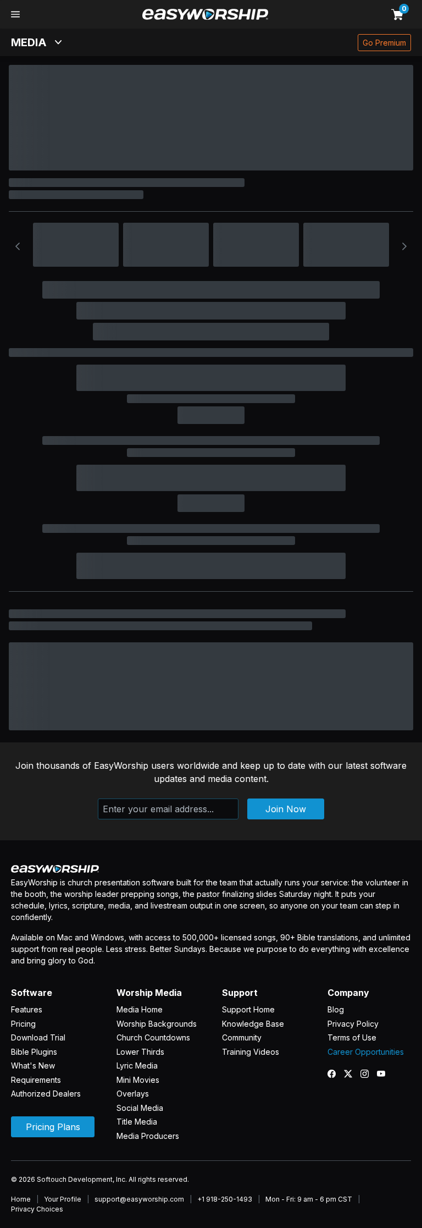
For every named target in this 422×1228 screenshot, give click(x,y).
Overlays (132, 1093)
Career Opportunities (365, 1051)
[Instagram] (368, 1073)
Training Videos (250, 1051)
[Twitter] (352, 1073)
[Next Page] (404, 246)
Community (242, 1037)
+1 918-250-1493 (224, 1199)
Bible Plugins (34, 1051)
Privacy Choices (37, 1209)
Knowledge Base (253, 1023)
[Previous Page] (17, 246)
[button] (15, 14)
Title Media (136, 1121)
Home (21, 1199)
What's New (33, 1065)
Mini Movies (137, 1079)
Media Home (139, 1009)
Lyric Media (137, 1065)
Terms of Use (351, 1037)
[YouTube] (385, 1073)
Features (26, 1009)
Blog (335, 1009)
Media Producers (147, 1136)
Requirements (36, 1079)
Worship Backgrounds (156, 1023)
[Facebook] (335, 1073)
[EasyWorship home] (205, 14)
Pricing (23, 1023)
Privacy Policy (353, 1023)
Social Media (139, 1108)
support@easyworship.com (139, 1199)
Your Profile (62, 1199)
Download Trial (38, 1037)
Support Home (248, 1009)
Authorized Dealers (46, 1093)
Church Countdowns (153, 1037)
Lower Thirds (140, 1051)
